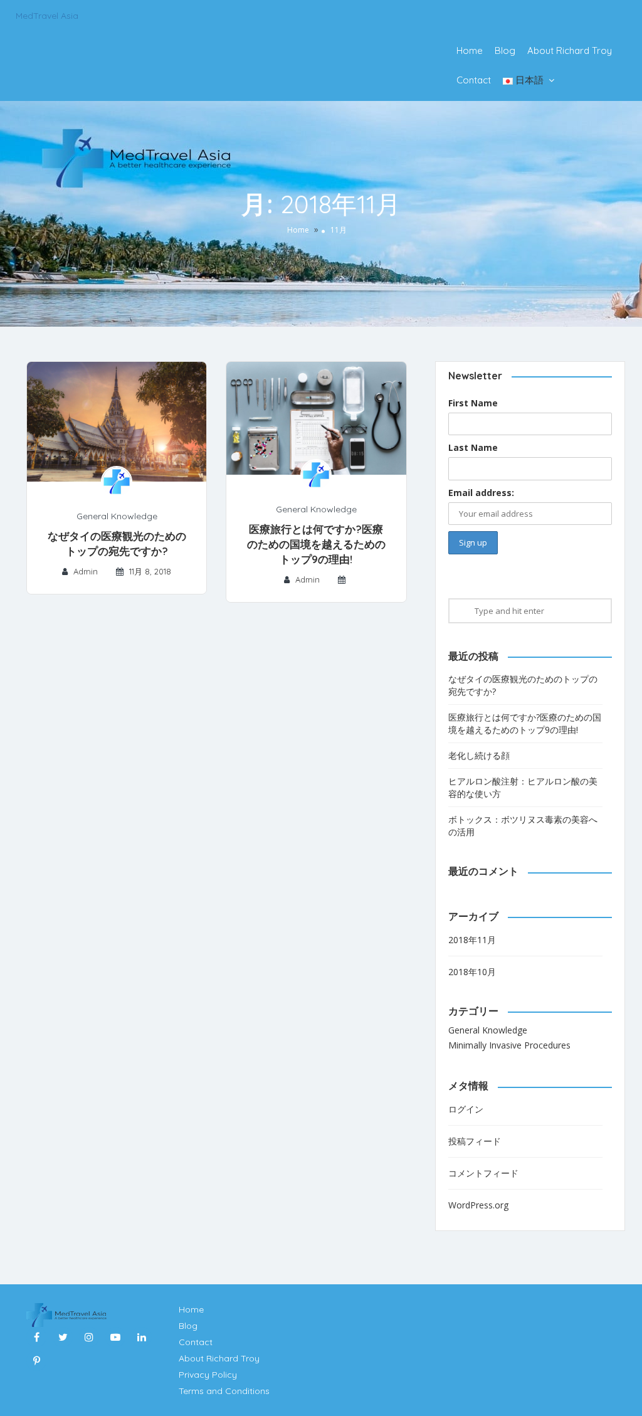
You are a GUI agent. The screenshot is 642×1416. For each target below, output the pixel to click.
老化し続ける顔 (479, 755)
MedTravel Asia (47, 15)
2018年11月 (472, 940)
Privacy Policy (208, 1374)
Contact (473, 80)
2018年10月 (472, 972)
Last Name (473, 447)
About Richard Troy (569, 50)
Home (469, 50)
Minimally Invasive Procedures (509, 1045)
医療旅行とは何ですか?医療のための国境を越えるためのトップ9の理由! (316, 544)
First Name (473, 403)
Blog (505, 50)
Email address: (481, 493)
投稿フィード (474, 1141)
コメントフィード (483, 1173)
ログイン (465, 1109)
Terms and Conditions (224, 1391)
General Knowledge (116, 516)
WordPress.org (478, 1205)
